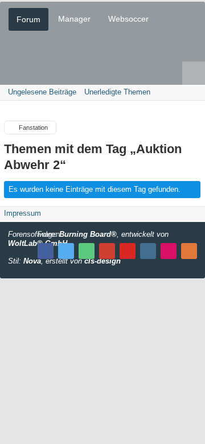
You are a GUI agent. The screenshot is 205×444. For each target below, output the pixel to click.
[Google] (107, 251)
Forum (28, 19)
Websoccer (128, 18)
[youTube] (128, 251)
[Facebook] (46, 251)
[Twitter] (66, 251)
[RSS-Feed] (189, 251)
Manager (74, 18)
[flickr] (169, 251)
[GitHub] (87, 251)
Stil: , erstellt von (64, 261)
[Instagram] (148, 251)
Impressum (22, 213)
